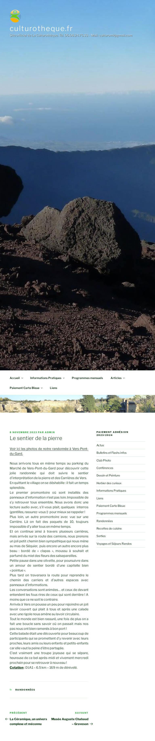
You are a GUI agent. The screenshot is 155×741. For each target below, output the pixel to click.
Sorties (101, 536)
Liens (53, 388)
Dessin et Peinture (108, 475)
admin (50, 432)
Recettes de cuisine (109, 528)
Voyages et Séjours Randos (114, 543)
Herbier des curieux (108, 483)
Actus (100, 445)
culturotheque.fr (41, 28)
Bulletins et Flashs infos (111, 452)
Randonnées (25, 689)
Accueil (15, 378)
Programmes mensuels (87, 378)
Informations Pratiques (45, 378)
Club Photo (103, 460)
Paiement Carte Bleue (24, 388)
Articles (116, 378)
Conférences (104, 468)
